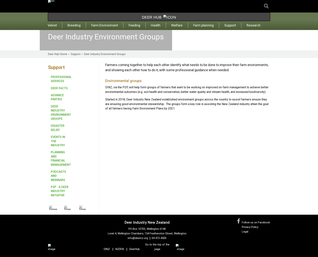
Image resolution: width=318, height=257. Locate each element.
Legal (245, 231)
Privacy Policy (250, 227)
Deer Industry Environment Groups (105, 54)
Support (75, 54)
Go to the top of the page (157, 247)
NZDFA (119, 249)
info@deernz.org (138, 238)
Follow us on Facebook (256, 222)
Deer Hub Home (57, 54)
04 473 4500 (159, 238)
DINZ (107, 249)
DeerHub (134, 249)
